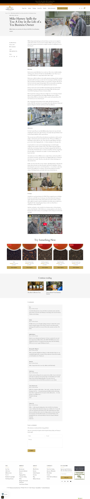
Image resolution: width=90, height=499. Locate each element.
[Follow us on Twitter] (64, 481)
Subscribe (66, 477)
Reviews (34, 471)
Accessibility (38, 487)
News (9, 13)
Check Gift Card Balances (52, 476)
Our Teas (7, 469)
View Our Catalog (50, 469)
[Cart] (84, 8)
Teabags (34, 8)
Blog (34, 476)
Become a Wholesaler (51, 471)
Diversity (35, 475)
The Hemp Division (9, 478)
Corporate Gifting (23, 476)
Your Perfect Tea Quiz (62, 8)
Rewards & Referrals (23, 471)
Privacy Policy (52, 430)
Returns (20, 473)
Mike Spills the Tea (13, 15)
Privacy (33, 487)
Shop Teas (24, 8)
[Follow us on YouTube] (70, 481)
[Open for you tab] (2, 497)
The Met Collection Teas (34, 292)
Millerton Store (8, 473)
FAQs (20, 478)
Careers (48, 478)
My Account (21, 469)
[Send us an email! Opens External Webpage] (16, 56)
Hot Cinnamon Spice (29, 262)
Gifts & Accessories (51, 8)
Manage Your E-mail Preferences (23, 481)
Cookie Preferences (46, 487)
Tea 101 (7, 475)
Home (6, 13)
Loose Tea (40, 8)
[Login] (81, 8)
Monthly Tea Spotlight (10, 476)
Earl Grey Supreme (45, 262)
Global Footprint (36, 473)
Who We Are (36, 469)
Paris (14, 262)
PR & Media (49, 473)
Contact (48, 475)
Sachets (29, 8)
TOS (30, 487)
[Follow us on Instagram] (67, 481)
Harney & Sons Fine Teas (15, 487)
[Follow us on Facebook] (62, 481)
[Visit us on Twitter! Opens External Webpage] (14, 56)
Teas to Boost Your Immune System (53, 293)
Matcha (44, 8)
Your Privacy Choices (23, 484)
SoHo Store (7, 471)
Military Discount (36, 478)
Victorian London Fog (76, 262)
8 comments (13, 46)
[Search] (79, 8)
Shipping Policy (22, 475)
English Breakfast (60, 262)
